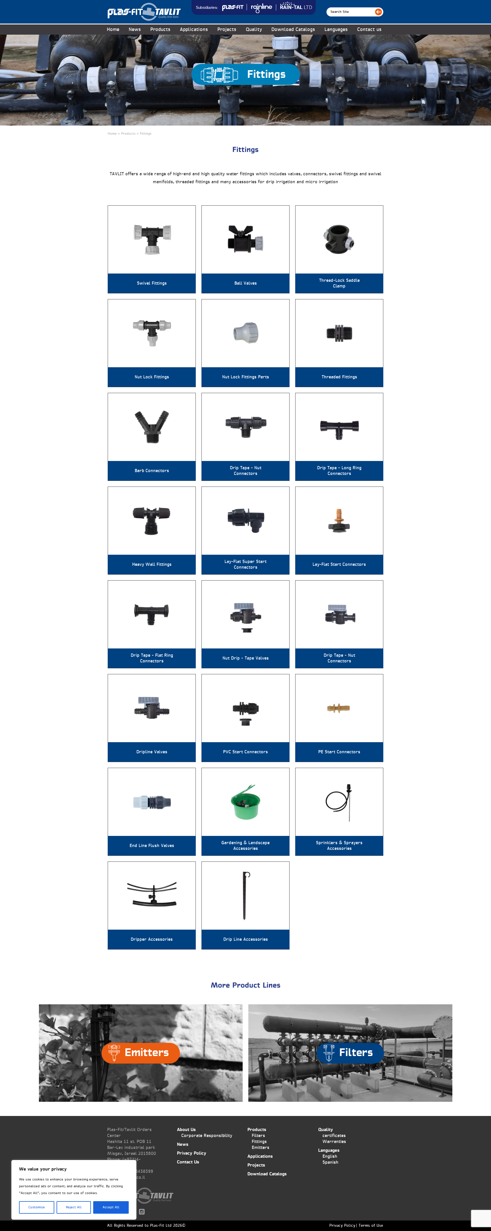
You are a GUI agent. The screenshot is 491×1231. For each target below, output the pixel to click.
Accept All (111, 1207)
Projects (226, 29)
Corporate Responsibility (206, 1136)
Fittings (259, 1142)
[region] (73, 1190)
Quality (254, 29)
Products (256, 1130)
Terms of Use (371, 1226)
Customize (36, 1207)
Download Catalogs (293, 29)
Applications (194, 29)
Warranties (334, 1142)
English (330, 1156)
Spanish (330, 1162)
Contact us (369, 29)
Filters (258, 1136)
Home (113, 29)
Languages (336, 29)
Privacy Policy (191, 1153)
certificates (334, 1136)
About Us (186, 1130)
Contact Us (188, 1162)
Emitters (260, 1148)
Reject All (74, 1207)
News (135, 29)
